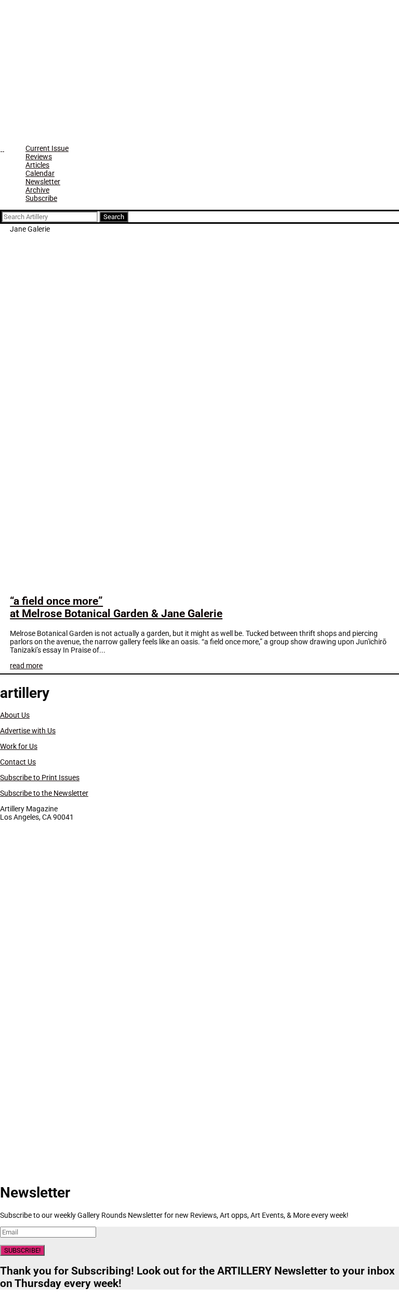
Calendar (40, 173)
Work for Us (18, 746)
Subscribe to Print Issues (39, 777)
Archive (37, 190)
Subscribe (41, 198)
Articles (37, 165)
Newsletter (42, 181)
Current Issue (47, 148)
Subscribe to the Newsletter (44, 793)
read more (26, 665)
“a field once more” (116, 607)
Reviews (38, 156)
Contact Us (18, 762)
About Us (15, 715)
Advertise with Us (28, 731)
